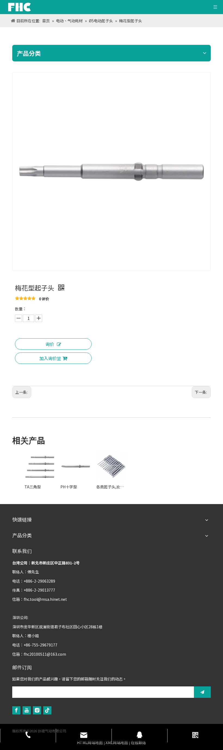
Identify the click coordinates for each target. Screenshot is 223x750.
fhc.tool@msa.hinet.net (45, 599)
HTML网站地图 (90, 742)
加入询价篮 (50, 358)
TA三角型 (32, 486)
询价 (49, 344)
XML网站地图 (117, 742)
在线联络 (138, 742)
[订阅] (202, 692)
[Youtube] (27, 710)
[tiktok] (47, 710)
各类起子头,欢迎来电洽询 (111, 486)
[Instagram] (37, 710)
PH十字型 (68, 486)
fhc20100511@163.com (45, 654)
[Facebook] (16, 710)
